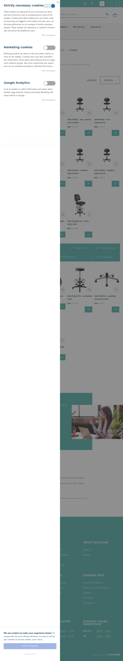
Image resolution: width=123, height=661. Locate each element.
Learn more (37, 639)
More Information (49, 35)
